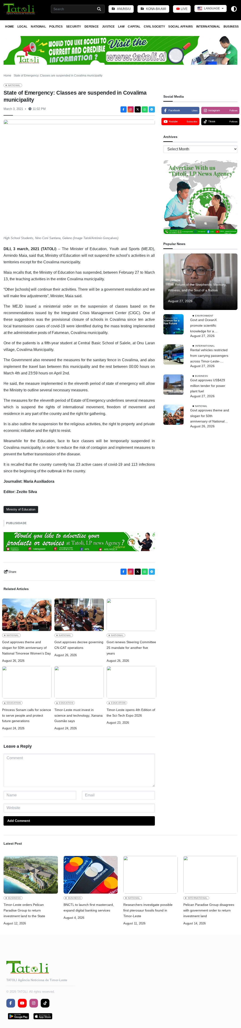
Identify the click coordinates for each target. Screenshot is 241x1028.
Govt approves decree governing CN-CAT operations (78, 645)
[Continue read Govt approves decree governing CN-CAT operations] (79, 614)
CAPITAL (134, 26)
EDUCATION (14, 703)
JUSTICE (108, 26)
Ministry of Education (20, 509)
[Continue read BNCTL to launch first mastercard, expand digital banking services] (91, 875)
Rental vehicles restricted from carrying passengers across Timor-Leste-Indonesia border (209, 356)
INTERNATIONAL (208, 26)
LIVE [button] (184, 9)
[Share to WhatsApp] (145, 109)
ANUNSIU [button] (123, 9)
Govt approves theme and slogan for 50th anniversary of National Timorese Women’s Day (26, 647)
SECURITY (73, 26)
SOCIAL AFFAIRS (180, 26)
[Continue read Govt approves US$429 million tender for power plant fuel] (173, 384)
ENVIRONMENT (204, 315)
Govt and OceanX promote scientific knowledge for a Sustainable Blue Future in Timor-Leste (209, 326)
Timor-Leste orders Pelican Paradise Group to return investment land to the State (24, 910)
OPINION (175, 280)
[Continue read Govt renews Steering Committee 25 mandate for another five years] (131, 614)
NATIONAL (38, 26)
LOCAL (22, 26)
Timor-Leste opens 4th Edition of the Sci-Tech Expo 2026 (131, 712)
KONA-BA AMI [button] (155, 9)
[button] (19, 9)
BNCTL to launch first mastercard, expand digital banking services (89, 907)
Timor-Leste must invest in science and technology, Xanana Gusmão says (78, 715)
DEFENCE (91, 26)
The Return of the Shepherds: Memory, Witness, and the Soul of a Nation (197, 287)
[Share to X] (138, 109)
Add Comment (18, 821)
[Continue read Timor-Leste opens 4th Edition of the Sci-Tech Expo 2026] (131, 682)
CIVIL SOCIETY (154, 26)
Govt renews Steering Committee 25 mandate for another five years (131, 647)
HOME (9, 26)
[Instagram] (131, 109)
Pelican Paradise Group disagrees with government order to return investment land (208, 910)
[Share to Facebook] (123, 109)
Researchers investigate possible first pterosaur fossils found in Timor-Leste (148, 910)
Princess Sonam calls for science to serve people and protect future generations (26, 715)
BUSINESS (231, 26)
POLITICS (56, 26)
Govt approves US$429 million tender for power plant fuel (207, 385)
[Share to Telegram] (152, 109)
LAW (121, 26)
